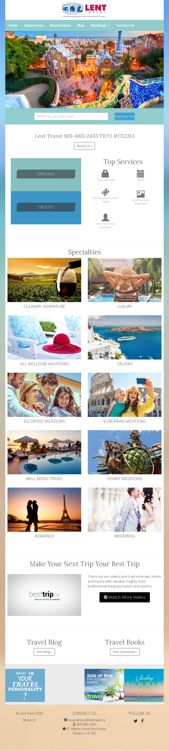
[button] (9, 69)
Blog (80, 25)
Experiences (34, 25)
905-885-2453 (86, 724)
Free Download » (125, 652)
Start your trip (124, 116)
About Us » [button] (84, 146)
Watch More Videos (126, 597)
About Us (29, 720)
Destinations (60, 25)
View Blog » (44, 652)
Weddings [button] (99, 25)
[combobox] (71, 116)
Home (13, 25)
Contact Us (125, 25)
